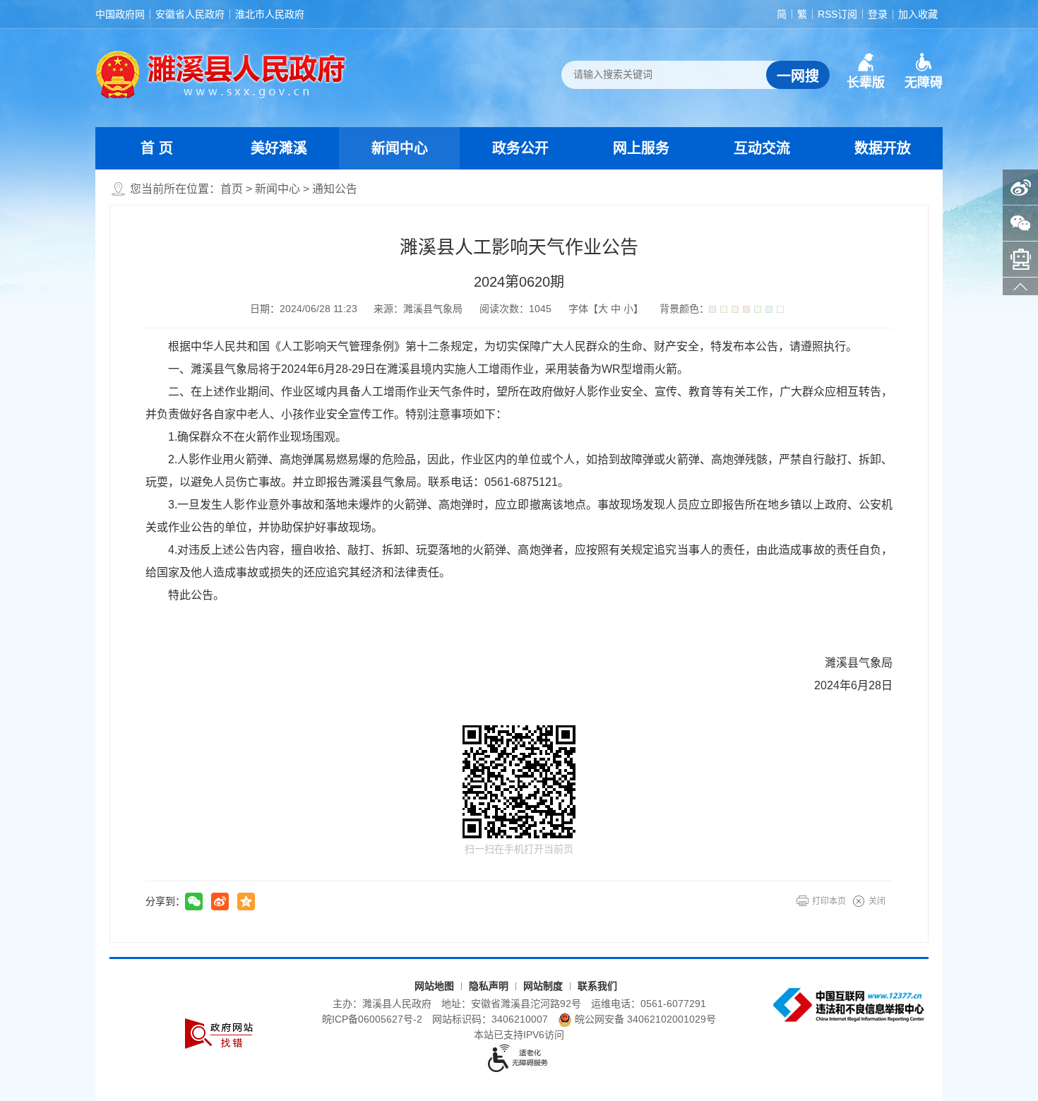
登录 (878, 14)
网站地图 (434, 986)
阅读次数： (515, 308)
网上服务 (641, 148)
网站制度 (543, 986)
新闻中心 (399, 148)
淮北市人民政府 (269, 14)
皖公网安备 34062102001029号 (645, 1019)
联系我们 (597, 986)
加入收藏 (918, 14)
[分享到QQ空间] (246, 901)
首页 (231, 189)
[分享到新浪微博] (220, 901)
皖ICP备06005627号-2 (372, 1019)
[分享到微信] (194, 901)
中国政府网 (120, 14)
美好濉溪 (279, 148)
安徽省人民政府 (190, 14)
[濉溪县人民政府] (221, 74)
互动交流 (762, 148)
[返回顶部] (1020, 286)
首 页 (157, 148)
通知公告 (334, 189)
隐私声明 (488, 986)
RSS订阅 (837, 14)
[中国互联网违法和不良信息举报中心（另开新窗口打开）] (850, 1005)
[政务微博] (1020, 187)
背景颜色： (684, 308)
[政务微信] (1020, 223)
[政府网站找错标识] (219, 1033)
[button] (866, 71)
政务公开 (520, 148)
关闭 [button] (877, 901)
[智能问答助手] (1020, 259)
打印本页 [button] (829, 901)
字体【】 (605, 308)
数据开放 (882, 148)
